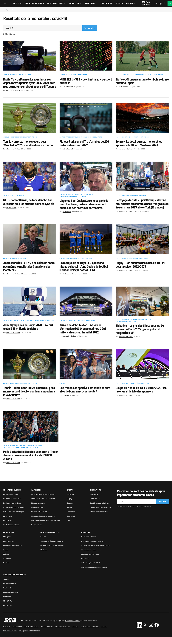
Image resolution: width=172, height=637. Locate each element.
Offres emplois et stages (13, 512)
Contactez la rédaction (90, 626)
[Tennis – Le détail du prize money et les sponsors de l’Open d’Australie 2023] (142, 118)
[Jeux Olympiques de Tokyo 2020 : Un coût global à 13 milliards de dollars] (29, 301)
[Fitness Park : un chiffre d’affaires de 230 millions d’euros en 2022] (86, 118)
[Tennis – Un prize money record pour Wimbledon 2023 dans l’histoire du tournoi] (29, 118)
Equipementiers (38, 507)
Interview (89, 194)
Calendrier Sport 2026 (12, 499)
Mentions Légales (10, 631)
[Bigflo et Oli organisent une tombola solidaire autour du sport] (142, 56)
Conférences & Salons (99, 503)
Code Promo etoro (11, 525)
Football (13, 75)
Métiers (43, 550)
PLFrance (7, 597)
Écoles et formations (12, 503)
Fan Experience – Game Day (43, 494)
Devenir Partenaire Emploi (92, 541)
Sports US (20, 196)
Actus (6, 75)
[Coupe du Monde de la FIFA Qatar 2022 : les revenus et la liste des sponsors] (142, 364)
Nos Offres (86, 532)
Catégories (36, 490)
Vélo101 (6, 579)
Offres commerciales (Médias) (94, 567)
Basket (12, 445)
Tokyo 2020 (49, 320)
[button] (5, 3)
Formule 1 (71, 512)
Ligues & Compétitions (13, 545)
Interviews (7, 516)
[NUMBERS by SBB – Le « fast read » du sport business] (86, 56)
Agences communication (13, 507)
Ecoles (6, 563)
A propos (6, 626)
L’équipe (75, 626)
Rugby (155, 75)
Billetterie (94, 494)
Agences (7, 558)
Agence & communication (75, 194)
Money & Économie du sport (76, 75)
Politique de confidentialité (29, 631)
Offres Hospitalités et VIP (126, 322)
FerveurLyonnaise (10, 592)
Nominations (36, 525)
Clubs (5, 550)
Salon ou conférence (90, 554)
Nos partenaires (47, 626)
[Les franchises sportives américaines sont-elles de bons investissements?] (86, 364)
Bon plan (85, 558)
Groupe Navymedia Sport (14, 575)
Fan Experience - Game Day (142, 319)
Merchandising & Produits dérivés (73, 197)
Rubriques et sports (11, 494)
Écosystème (8, 532)
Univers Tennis (9, 583)
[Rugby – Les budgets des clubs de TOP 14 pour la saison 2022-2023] (142, 239)
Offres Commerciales (99, 512)
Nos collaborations (62, 626)
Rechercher (89, 28)
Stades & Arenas (32, 448)
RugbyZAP (7, 605)
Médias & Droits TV (25, 75)
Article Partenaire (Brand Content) (96, 545)
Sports (12, 196)
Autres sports (138, 75)
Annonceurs (17, 626)
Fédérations (8, 541)
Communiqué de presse (91, 550)
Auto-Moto (127, 75)
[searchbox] (42, 28)
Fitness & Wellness (73, 137)
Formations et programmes (52, 545)
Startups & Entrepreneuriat (43, 499)
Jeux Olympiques (16, 320)
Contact (104, 626)
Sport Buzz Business (12, 490)
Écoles (43, 537)
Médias (6, 554)
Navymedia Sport (72, 620)
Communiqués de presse (75, 258)
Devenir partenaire (31, 626)
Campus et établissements (51, 541)
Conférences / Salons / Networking (135, 196)
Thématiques (95, 490)
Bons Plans (7, 520)
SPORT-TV (7, 601)
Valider (162, 501)
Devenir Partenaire (89, 537)
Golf (68, 520)
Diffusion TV (95, 499)
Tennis (160, 75)
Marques (7, 537)
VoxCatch (7, 588)
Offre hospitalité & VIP (90, 563)
